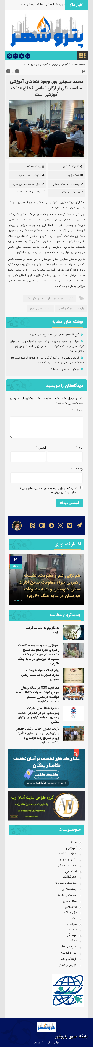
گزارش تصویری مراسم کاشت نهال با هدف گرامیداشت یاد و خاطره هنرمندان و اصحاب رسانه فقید (47, 360)
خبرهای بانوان (68, 946)
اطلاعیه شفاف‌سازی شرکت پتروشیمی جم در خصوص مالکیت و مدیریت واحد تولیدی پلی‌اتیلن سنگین (38, 715)
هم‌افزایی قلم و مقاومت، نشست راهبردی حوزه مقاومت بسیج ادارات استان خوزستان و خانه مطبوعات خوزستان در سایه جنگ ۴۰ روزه (38, 654)
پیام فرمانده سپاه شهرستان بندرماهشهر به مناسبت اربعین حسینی (47, 592)
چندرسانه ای (69, 888)
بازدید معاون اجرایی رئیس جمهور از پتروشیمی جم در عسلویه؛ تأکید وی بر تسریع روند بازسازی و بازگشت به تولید (37, 735)
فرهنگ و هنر (69, 958)
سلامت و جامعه (67, 895)
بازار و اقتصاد (69, 912)
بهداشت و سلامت (66, 882)
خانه (74, 842)
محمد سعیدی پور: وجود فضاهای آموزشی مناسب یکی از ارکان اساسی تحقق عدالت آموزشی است (46, 88)
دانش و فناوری (68, 859)
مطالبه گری (70, 901)
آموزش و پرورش (59, 65)
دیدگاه (77, 410)
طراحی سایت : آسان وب (46, 1042)
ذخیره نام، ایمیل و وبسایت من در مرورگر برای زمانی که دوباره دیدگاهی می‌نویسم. (47, 490)
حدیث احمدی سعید (29, 175)
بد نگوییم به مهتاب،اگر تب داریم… (42, 630)
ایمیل (41, 447)
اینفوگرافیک (70, 876)
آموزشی (44, 65)
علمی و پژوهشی (67, 865)
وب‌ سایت (76, 468)
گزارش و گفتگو (68, 964)
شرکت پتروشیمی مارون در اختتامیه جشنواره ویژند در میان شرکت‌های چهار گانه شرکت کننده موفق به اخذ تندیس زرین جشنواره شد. (47, 346)
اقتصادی (71, 907)
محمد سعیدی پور (40, 308)
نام (79, 447)
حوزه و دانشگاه (67, 853)
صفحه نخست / (76, 65)
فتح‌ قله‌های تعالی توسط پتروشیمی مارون (54, 334)
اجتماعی (71, 871)
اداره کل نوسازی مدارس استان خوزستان (49, 298)
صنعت (73, 918)
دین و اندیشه (69, 952)
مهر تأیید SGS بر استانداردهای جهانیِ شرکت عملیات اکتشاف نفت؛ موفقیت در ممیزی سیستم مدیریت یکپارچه (37, 694)
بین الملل (71, 929)
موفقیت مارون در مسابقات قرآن (60, 369)
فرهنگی (71, 935)
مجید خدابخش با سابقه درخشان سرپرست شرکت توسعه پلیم (35, 6)
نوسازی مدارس (29, 65)
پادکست (71, 940)
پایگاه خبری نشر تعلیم (71, 308)
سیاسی (72, 924)
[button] (21, 600)
